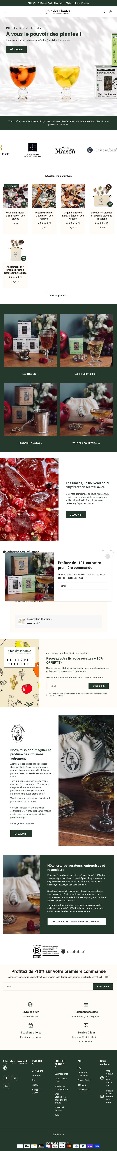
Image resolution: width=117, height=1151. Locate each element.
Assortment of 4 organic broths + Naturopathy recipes (15, 269)
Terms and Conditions (83, 1074)
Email (53, 686)
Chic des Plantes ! (62, 1143)
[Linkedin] (6, 1086)
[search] (104, 12)
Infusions (36, 1075)
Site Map (82, 1085)
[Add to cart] (23, 204)
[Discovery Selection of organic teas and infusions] (101, 196)
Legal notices (84, 1089)
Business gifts (61, 1074)
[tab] (55, 112)
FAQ (80, 1068)
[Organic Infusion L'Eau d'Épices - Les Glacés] (73, 196)
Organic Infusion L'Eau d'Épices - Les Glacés (73, 215)
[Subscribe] (104, 586)
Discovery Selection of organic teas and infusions (101, 215)
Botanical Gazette (59, 1109)
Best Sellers (37, 1071)
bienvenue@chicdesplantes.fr (86, 1037)
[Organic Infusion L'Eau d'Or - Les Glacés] (44, 196)
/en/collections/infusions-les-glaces (17, 18)
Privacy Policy (84, 1080)
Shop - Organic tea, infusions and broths (61, 1098)
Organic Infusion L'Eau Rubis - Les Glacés (15, 215)
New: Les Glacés (36, 1091)
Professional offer (61, 1080)
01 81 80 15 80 (109, 1082)
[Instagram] (14, 1078)
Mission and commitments (61, 1087)
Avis (57, 1115)
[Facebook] (6, 1078)
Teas (34, 1080)
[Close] (108, 556)
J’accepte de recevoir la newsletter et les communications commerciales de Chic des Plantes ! (78, 695)
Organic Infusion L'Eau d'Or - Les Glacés (44, 215)
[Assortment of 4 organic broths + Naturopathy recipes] (15, 250)
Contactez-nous (109, 1099)
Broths (35, 1085)
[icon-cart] (110, 12)
